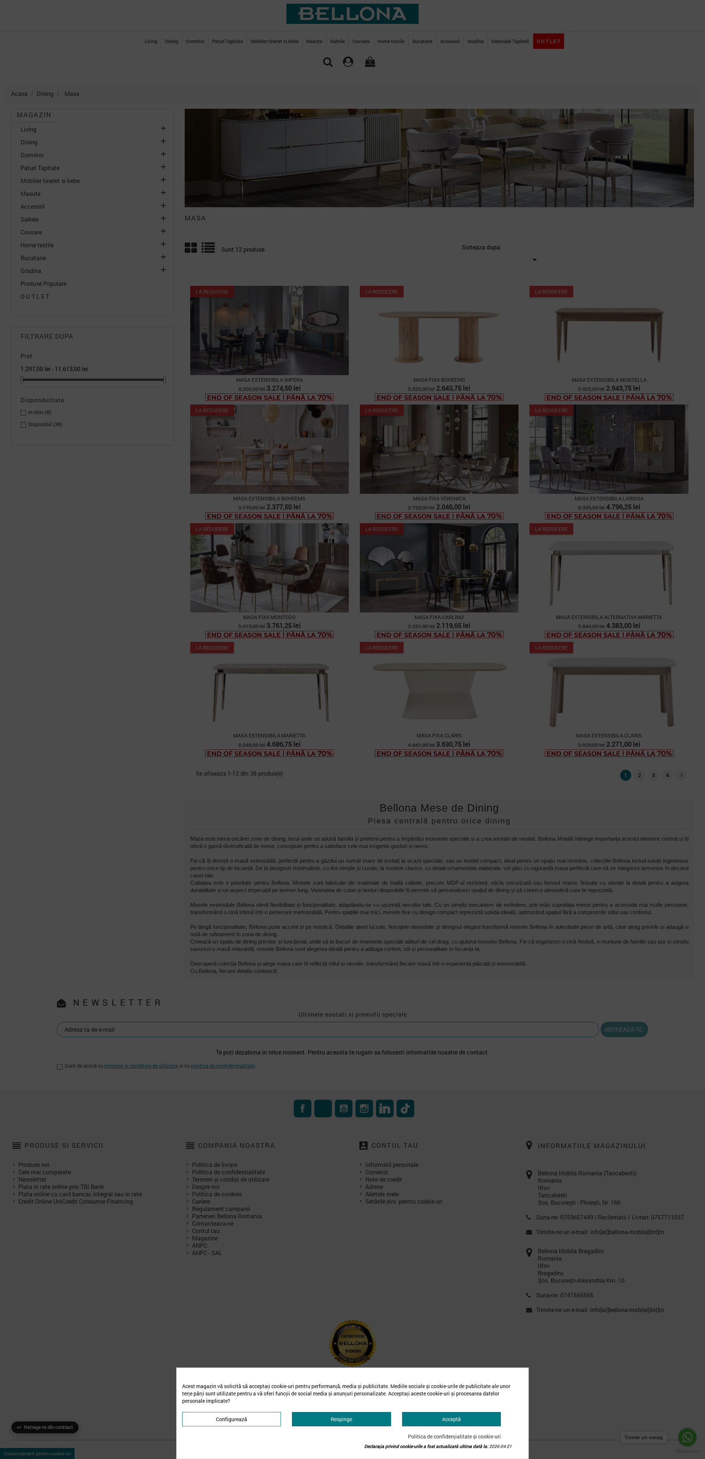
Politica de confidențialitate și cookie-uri (454, 1436)
